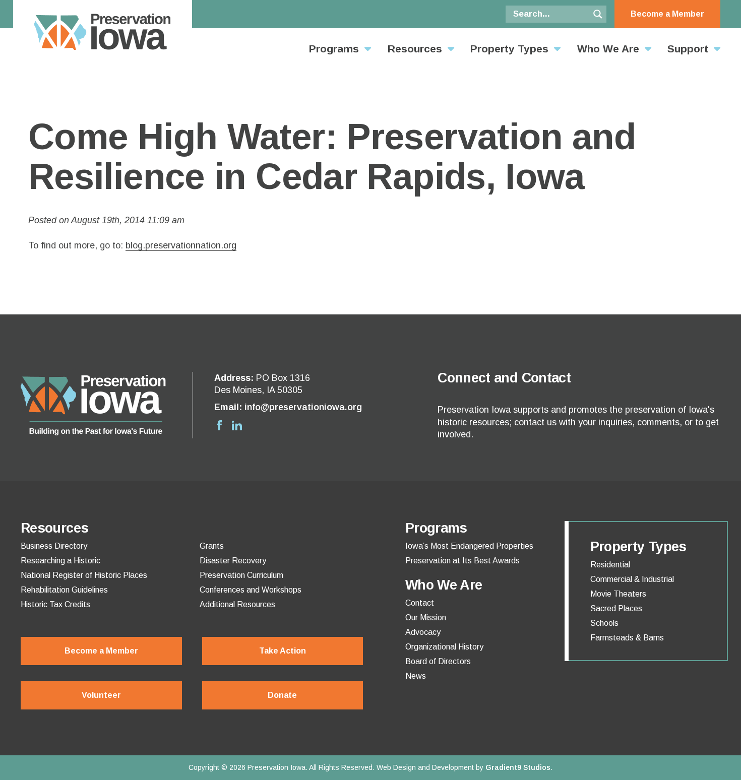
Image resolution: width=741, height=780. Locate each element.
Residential (610, 565)
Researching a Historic (60, 561)
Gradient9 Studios (517, 767)
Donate (282, 695)
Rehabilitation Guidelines (64, 590)
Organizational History (444, 647)
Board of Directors (438, 662)
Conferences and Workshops (250, 590)
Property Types (509, 48)
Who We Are (608, 48)
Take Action (282, 650)
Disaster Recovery (233, 561)
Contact (419, 603)
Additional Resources (237, 605)
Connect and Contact (504, 377)
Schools (604, 623)
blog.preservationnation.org (181, 245)
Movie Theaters (618, 594)
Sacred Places (616, 609)
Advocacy (423, 632)
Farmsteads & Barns (627, 638)
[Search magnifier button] (597, 14)
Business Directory (54, 546)
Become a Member (667, 14)
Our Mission (425, 618)
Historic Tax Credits (55, 605)
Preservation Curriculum (241, 575)
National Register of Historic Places (84, 575)
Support (687, 48)
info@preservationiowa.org (303, 407)
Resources (415, 48)
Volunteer (101, 695)
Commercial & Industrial (632, 579)
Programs (334, 48)
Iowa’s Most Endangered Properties (469, 546)
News (415, 676)
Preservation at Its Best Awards (462, 561)
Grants (212, 546)
